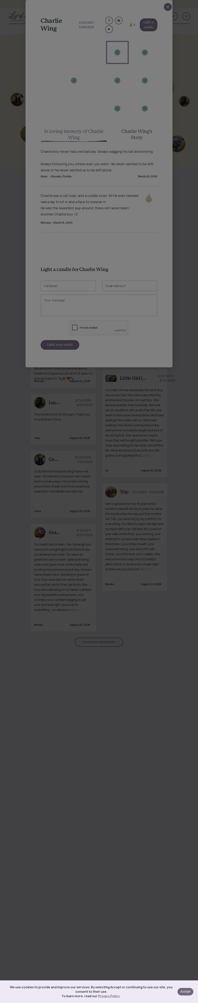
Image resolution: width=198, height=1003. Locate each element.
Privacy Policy (108, 996)
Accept (185, 991)
